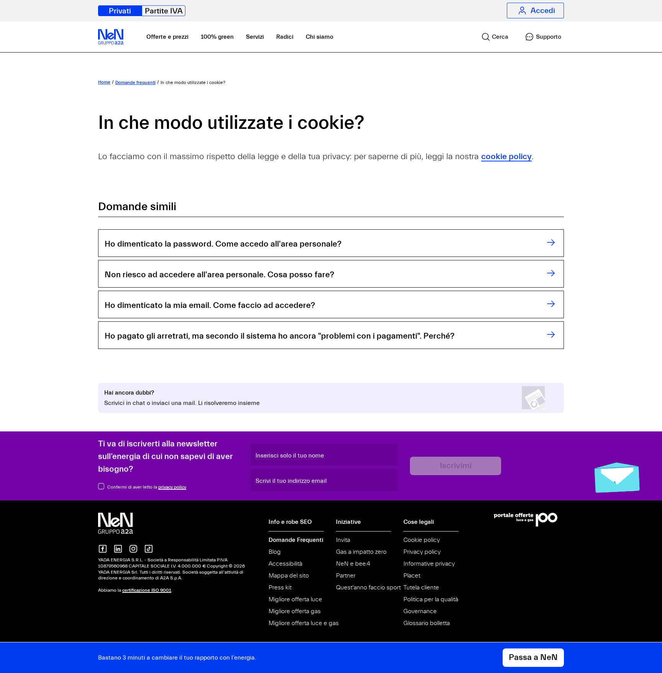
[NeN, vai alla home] (110, 36)
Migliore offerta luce (295, 599)
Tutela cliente (421, 587)
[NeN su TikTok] (148, 548)
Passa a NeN (533, 657)
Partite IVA (164, 11)
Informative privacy (429, 563)
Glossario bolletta (426, 623)
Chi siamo (319, 36)
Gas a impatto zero (361, 551)
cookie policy (506, 156)
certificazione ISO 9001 (146, 590)
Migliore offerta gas (295, 611)
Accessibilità (285, 563)
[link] (491, 36)
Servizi (255, 36)
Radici (284, 36)
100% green (217, 36)
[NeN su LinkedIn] (118, 548)
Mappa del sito (289, 575)
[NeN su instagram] (133, 548)
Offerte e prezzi (167, 36)
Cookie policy (421, 539)
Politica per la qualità (430, 599)
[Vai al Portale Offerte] (529, 520)
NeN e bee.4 (353, 563)
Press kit (280, 587)
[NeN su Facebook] (102, 548)
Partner (346, 575)
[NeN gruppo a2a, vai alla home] (123, 522)
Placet (411, 575)
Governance (420, 611)
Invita (343, 539)
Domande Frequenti (296, 539)
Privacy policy (422, 551)
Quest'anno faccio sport (368, 587)
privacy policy (172, 487)
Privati (120, 11)
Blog (275, 551)
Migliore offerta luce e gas (304, 623)
